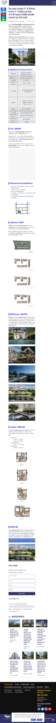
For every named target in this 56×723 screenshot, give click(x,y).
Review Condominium (14, 606)
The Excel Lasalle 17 (17, 609)
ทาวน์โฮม (17, 684)
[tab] (9, 684)
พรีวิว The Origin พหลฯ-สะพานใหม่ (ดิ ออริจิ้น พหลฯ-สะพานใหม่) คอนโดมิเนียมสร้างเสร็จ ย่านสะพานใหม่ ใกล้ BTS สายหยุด (14, 667)
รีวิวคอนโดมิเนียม (18, 690)
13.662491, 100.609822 (26, 115)
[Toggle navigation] (54, 2)
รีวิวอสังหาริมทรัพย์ (19, 692)
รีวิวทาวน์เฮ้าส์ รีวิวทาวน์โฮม (8, 692)
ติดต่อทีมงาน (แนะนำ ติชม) (42, 699)
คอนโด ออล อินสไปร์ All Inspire (27, 606)
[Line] (3, 19)
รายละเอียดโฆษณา (40, 697)
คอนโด (32, 684)
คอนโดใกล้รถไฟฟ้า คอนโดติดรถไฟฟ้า (12, 687)
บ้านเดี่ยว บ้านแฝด (25, 684)
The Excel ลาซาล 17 (27, 609)
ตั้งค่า (38, 717)
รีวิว (16, 604)
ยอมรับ (39, 719)
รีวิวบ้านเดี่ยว (27, 690)
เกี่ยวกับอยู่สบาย (40, 701)
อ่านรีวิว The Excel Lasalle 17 (22, 540)
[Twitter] (3, 11)
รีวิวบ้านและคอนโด (22, 604)
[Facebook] (3, 9)
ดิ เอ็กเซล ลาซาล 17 (14, 611)
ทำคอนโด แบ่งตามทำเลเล (29, 687)
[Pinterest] (3, 14)
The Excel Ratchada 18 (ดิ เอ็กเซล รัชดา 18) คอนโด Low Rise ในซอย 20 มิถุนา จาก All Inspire (14, 633)
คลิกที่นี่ (26, 122)
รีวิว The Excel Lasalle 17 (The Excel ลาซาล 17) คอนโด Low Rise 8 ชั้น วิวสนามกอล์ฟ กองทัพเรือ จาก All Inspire (28, 666)
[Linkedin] (3, 17)
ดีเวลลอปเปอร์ (39, 687)
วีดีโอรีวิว (47, 687)
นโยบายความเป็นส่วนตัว (35, 715)
